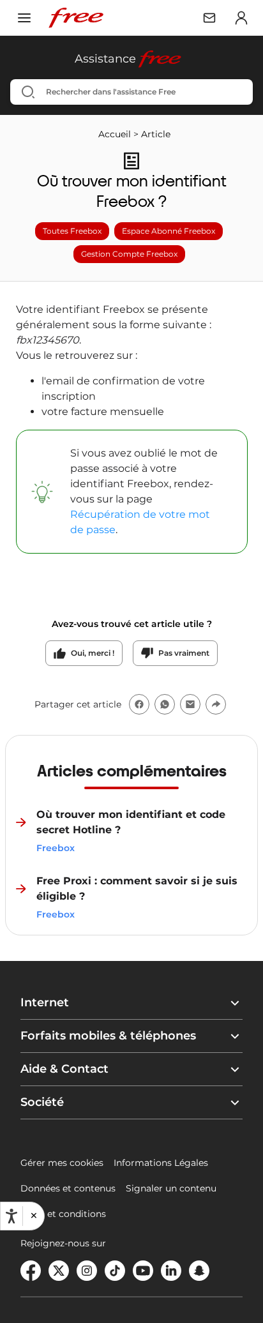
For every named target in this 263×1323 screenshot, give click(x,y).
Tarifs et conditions (63, 1214)
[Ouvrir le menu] (24, 18)
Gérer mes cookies (61, 1162)
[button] (33, 1215)
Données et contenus (68, 1188)
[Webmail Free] (209, 18)
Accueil (114, 134)
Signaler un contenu (171, 1188)
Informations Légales (161, 1162)
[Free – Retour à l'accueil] (76, 18)
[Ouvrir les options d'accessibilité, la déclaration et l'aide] (11, 1216)
